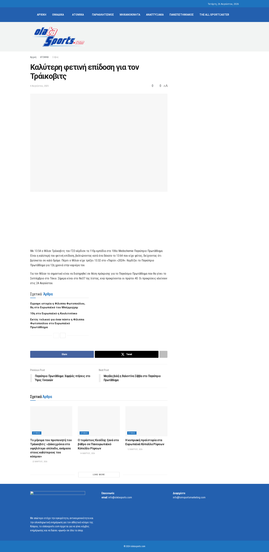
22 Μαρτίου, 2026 (39, 461)
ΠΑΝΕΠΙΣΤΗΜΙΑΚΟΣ (181, 14)
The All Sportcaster (214, 14)
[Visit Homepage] (57, 37)
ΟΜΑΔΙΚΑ (58, 14)
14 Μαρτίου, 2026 (87, 453)
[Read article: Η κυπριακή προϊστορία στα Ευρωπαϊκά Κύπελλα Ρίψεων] (146, 421)
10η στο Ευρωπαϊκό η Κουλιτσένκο (53, 313)
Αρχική (33, 57)
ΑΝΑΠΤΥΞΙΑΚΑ (155, 14)
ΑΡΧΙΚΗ (41, 14)
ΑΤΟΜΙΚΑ (78, 14)
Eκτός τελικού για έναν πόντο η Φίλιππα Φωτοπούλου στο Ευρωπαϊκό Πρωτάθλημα (57, 323)
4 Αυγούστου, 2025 (39, 85)
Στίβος (55, 57)
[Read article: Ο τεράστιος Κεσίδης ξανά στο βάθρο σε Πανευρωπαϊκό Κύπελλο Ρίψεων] (99, 421)
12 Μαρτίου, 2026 (134, 449)
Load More (99, 474)
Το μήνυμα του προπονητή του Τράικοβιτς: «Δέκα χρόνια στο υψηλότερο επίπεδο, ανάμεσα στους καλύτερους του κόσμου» (51, 448)
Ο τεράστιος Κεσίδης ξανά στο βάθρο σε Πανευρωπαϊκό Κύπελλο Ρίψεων (98, 444)
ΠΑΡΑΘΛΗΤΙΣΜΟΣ (103, 14)
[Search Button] (237, 14)
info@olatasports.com (120, 497)
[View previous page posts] (56, 335)
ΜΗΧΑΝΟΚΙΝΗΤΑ (130, 14)
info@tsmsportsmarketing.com (189, 497)
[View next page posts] (63, 335)
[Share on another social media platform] (163, 354)
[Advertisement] (172, 36)
